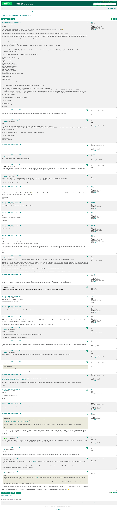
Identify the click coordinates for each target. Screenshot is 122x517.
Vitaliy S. (5, 438)
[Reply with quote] (87, 23)
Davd (92, 413)
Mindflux (35, 461)
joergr (92, 186)
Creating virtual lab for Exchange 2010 (16, 15)
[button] (116, 19)
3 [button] (114, 18)
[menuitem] (114, 8)
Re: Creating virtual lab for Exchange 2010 (11, 109)
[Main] (8, 3)
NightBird (93, 154)
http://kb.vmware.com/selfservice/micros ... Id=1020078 (14, 379)
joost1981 (93, 22)
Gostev (92, 109)
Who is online (4, 498)
